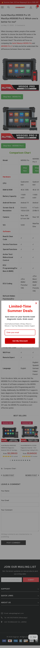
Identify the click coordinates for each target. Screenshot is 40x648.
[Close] (36, 303)
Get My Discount (20, 341)
